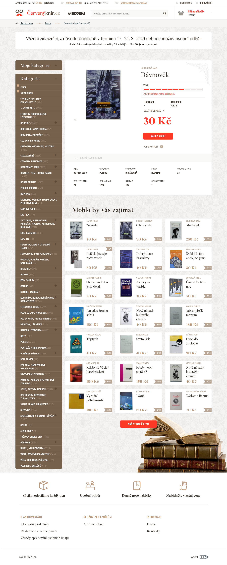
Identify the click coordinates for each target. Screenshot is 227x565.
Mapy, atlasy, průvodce (36, 312)
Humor (27, 274)
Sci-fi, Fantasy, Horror (36, 389)
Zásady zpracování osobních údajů (45, 538)
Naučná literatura (34, 330)
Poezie (48, 23)
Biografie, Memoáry (35, 134)
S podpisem (26, 93)
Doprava (28, 193)
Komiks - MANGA (30, 292)
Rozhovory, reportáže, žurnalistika (33, 397)
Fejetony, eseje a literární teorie (35, 246)
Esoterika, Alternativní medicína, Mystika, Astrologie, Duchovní (37, 224)
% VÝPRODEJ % (31, 108)
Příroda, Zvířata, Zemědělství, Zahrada (37, 382)
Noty (26, 336)
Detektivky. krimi (33, 167)
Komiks (27, 286)
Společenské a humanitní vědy (37, 417)
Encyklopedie (30, 208)
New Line (155, 172)
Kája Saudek (29, 280)
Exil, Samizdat (31, 233)
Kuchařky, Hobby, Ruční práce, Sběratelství (37, 299)
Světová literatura (34, 436)
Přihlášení (206, 3)
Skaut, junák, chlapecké (37, 404)
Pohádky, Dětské (33, 353)
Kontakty (153, 531)
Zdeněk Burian (31, 188)
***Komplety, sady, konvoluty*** (31, 101)
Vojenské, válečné (33, 465)
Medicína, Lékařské (34, 324)
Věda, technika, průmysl (37, 460)
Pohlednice (29, 359)
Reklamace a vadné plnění (39, 531)
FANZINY (27, 238)
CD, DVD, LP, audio (33, 140)
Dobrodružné (31, 182)
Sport (26, 425)
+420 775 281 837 (74, 3)
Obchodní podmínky (35, 524)
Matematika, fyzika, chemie (38, 318)
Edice (23, 87)
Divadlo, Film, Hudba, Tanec (36, 175)
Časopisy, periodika (34, 161)
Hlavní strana (26, 23)
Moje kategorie (35, 65)
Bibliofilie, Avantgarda (36, 129)
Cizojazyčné (30, 155)
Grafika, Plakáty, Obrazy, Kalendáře (34, 261)
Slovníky (28, 410)
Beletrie (29, 123)
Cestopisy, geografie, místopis (37, 148)
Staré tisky (28, 430)
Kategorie (30, 78)
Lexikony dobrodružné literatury (33, 116)
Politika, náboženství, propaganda (33, 367)
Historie (28, 268)
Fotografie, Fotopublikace (38, 253)
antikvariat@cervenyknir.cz (134, 3)
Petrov (103, 172)
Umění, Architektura (35, 448)
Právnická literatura (35, 374)
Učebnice (28, 442)
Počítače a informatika (36, 347)
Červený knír (37, 12)
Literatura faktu (33, 307)
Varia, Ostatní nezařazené (38, 454)
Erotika (27, 214)
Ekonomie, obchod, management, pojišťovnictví (38, 201)
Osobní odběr (93, 524)
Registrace (186, 3)
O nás (151, 524)
